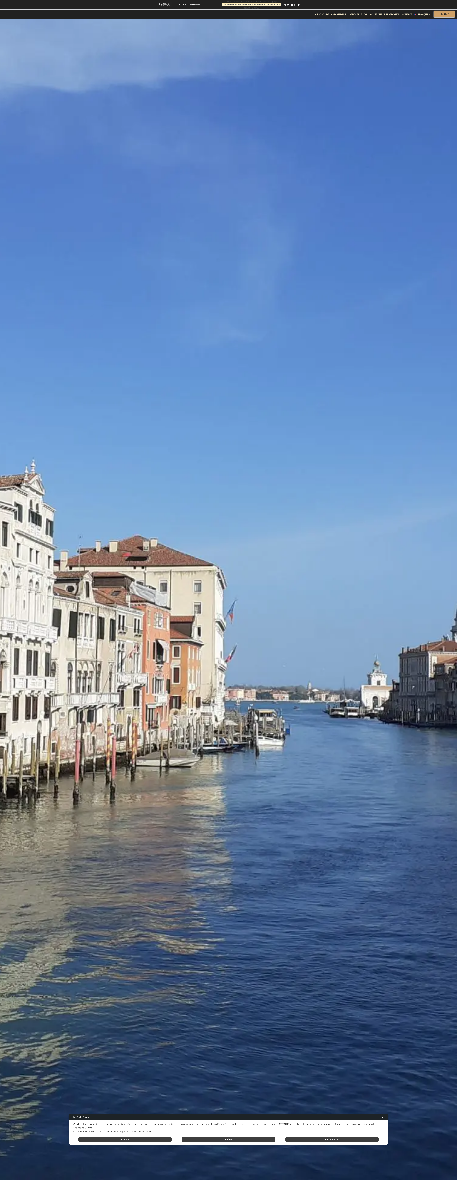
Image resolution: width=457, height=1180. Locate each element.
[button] (444, 14)
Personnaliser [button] (332, 1139)
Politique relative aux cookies (87, 1131)
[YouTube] (292, 5)
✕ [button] (383, 1117)
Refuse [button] (228, 1139)
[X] (288, 5)
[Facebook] (284, 5)
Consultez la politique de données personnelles (127, 1131)
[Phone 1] (299, 5)
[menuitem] (422, 14)
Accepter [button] (125, 1139)
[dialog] (228, 1129)
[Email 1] (295, 5)
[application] (429, 14)
